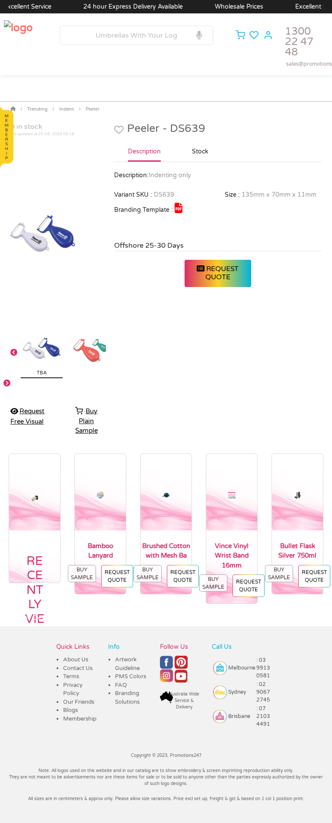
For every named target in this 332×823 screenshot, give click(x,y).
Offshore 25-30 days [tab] (149, 245)
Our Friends (78, 702)
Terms (71, 676)
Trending (37, 109)
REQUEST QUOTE (221, 273)
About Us (75, 659)
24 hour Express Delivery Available (124, 6)
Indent (66, 109)
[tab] (144, 155)
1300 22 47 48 (299, 41)
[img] (178, 208)
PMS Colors (130, 676)
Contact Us (78, 668)
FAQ (121, 685)
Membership (79, 718)
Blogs (70, 710)
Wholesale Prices (230, 6)
